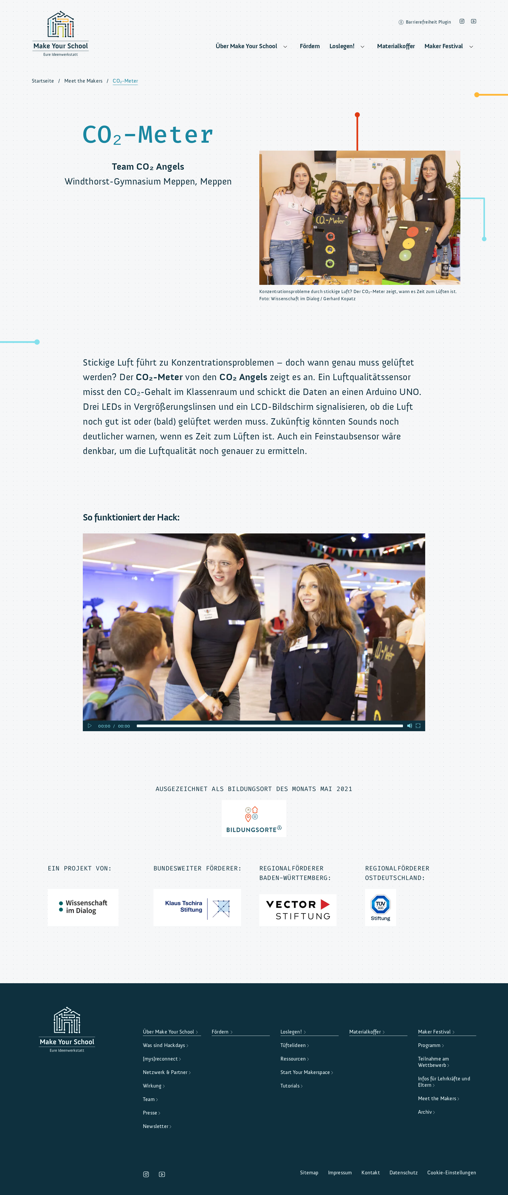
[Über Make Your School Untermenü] (285, 47)
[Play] (89, 725)
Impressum (340, 1173)
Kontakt (370, 1173)
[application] (254, 632)
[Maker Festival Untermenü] (471, 47)
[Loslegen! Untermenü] (362, 47)
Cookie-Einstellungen (451, 1173)
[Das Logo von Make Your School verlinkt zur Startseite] (60, 35)
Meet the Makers (83, 81)
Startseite (43, 81)
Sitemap (309, 1173)
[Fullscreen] (418, 725)
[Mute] (409, 725)
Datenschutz (403, 1173)
